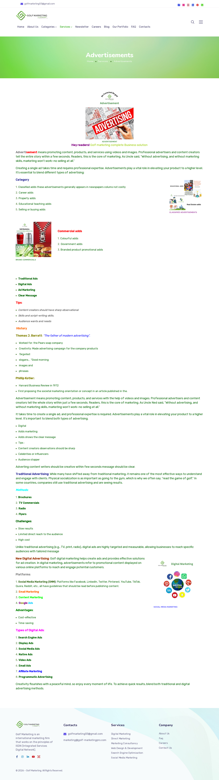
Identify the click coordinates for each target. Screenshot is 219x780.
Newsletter (82, 26)
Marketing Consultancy (124, 743)
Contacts (144, 26)
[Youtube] (188, 5)
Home (20, 26)
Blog (107, 26)
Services (65, 26)
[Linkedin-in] (193, 5)
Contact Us (165, 747)
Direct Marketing (120, 738)
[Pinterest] (197, 5)
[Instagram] (183, 5)
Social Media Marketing (165, 607)
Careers (96, 26)
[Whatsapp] (202, 5)
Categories (48, 26)
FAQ (133, 26)
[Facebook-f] (179, 5)
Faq (161, 738)
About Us (32, 26)
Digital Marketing (121, 733)
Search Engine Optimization (127, 752)
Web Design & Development (127, 748)
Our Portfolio (120, 26)
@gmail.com (48, 3)
